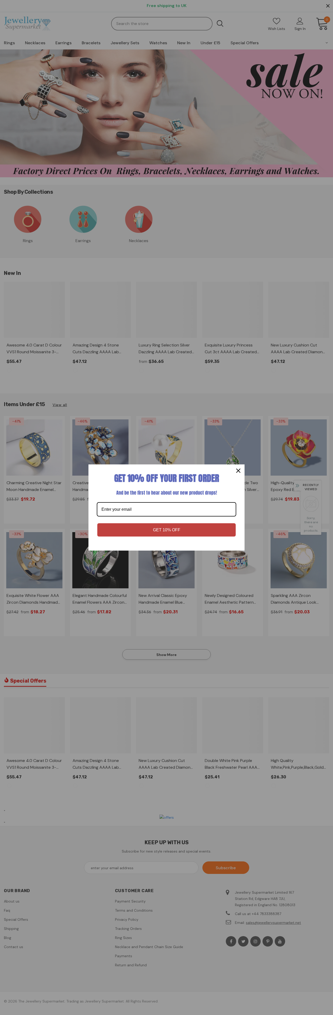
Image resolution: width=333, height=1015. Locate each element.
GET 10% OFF (166, 530)
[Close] (238, 470)
